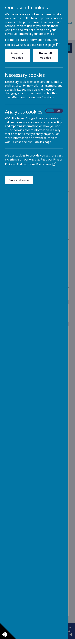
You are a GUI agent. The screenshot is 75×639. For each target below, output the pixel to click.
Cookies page (46, 45)
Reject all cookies (45, 55)
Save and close (18, 180)
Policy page (43, 164)
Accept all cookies (17, 55)
